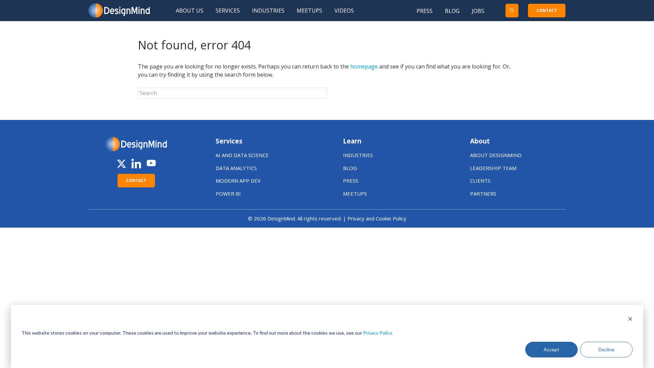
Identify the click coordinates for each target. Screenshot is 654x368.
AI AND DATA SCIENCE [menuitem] (242, 155)
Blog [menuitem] (452, 11)
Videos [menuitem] (344, 10)
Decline (606, 349)
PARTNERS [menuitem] (483, 193)
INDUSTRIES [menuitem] (358, 155)
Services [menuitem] (228, 10)
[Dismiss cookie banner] (630, 320)
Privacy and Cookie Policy (376, 218)
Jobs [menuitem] (478, 11)
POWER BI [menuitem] (228, 193)
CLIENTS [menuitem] (480, 180)
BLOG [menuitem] (350, 168)
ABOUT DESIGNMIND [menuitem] (495, 155)
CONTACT (546, 10)
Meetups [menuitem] (309, 10)
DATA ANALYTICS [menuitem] (236, 168)
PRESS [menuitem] (350, 180)
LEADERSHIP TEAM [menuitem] (493, 168)
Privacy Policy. (378, 333)
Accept (551, 349)
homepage (364, 66)
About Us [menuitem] (189, 10)
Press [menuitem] (425, 11)
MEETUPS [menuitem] (355, 193)
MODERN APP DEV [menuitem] (238, 180)
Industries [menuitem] (268, 10)
